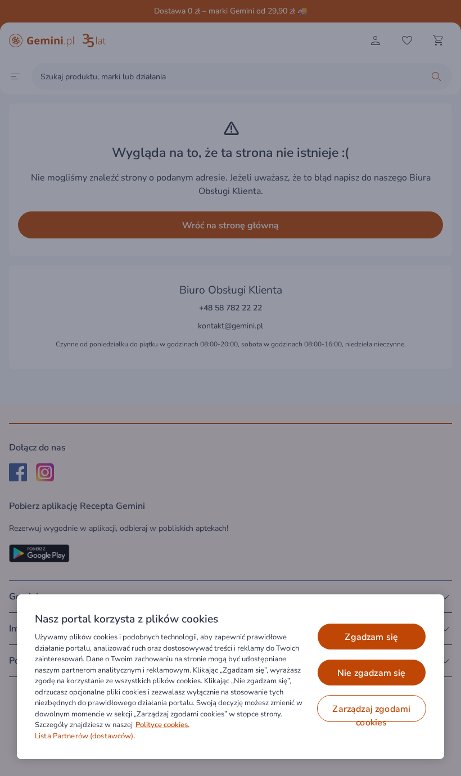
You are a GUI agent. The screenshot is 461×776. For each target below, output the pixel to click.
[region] (230, 676)
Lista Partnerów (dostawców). (85, 736)
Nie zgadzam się (371, 673)
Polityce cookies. (162, 725)
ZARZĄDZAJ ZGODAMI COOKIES (371, 712)
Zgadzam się (371, 637)
